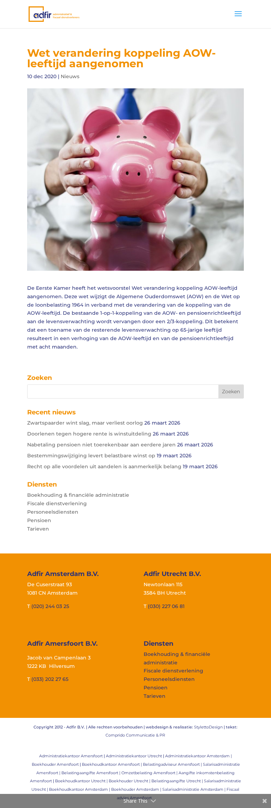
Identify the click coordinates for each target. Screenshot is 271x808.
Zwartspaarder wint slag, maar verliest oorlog (85, 423)
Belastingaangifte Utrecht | (177, 780)
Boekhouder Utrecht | (130, 780)
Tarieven (38, 529)
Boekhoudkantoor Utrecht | (82, 780)
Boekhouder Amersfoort (55, 764)
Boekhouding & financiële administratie (78, 495)
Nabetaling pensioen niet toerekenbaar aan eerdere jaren (101, 444)
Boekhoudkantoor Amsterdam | (80, 789)
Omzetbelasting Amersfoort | (150, 772)
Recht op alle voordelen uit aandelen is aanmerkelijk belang (104, 466)
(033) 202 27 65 (49, 679)
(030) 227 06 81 (166, 606)
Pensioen (39, 520)
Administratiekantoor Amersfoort (71, 755)
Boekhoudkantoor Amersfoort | (112, 764)
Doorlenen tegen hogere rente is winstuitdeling (89, 434)
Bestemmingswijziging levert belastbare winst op (91, 455)
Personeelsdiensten (52, 512)
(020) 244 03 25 (50, 606)
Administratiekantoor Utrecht (134, 755)
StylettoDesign (208, 727)
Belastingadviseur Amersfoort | (173, 764)
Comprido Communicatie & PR (135, 735)
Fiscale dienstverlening (57, 503)
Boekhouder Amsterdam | (136, 789)
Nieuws (70, 76)
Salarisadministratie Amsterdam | (194, 789)
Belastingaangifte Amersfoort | (91, 772)
